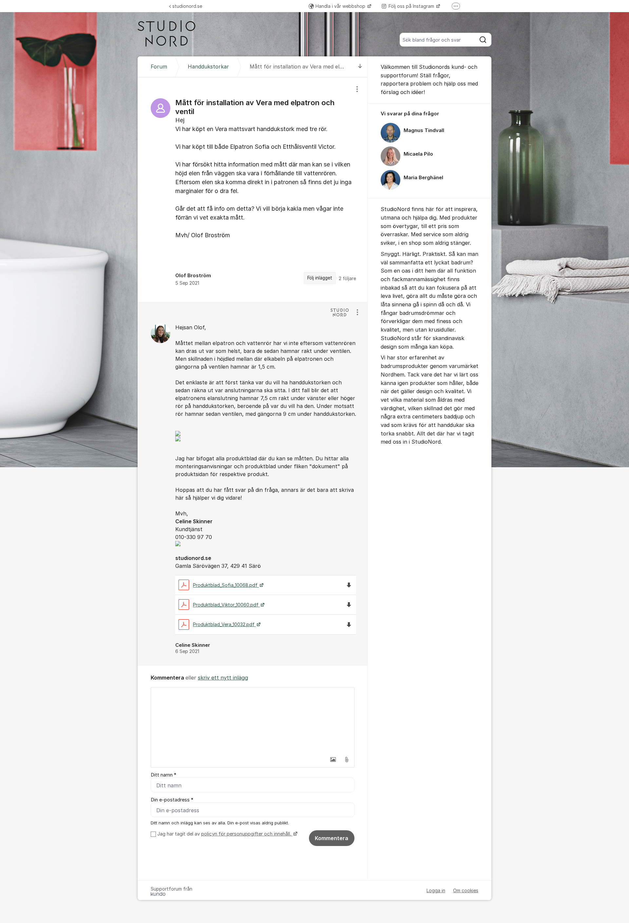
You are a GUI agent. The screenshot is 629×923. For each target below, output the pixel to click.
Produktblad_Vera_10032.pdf (224, 624)
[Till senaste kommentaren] (360, 66)
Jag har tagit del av (224, 834)
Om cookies (465, 890)
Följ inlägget (319, 277)
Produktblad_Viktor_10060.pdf (226, 604)
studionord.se (187, 6)
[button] (333, 759)
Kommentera (331, 838)
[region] (253, 189)
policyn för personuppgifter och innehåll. (247, 834)
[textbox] (252, 720)
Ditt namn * (163, 775)
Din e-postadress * (172, 800)
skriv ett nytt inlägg (223, 677)
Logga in (436, 890)
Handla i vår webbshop (341, 6)
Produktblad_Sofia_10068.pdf (226, 585)
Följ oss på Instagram (412, 6)
